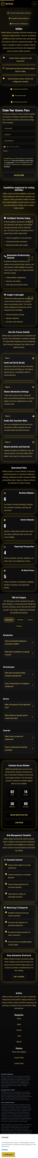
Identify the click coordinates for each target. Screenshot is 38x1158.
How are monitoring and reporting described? (19, 748)
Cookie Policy (10, 162)
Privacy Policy (29, 160)
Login (19, 1036)
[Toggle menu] (34, 3)
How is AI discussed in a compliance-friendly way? (19, 685)
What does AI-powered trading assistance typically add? (19, 674)
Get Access (19, 977)
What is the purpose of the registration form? (19, 706)
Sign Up (19, 1042)
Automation (9, 620)
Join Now (19, 823)
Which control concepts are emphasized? (19, 737)
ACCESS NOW (19, 175)
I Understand (8, 1154)
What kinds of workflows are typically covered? (19, 653)
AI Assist (20, 620)
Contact (19, 1030)
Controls (19, 626)
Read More (7, 166)
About (19, 1024)
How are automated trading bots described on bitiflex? (19, 642)
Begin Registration (19, 815)
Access (30, 620)
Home (19, 1019)
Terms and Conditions (18, 160)
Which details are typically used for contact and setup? (19, 716)
